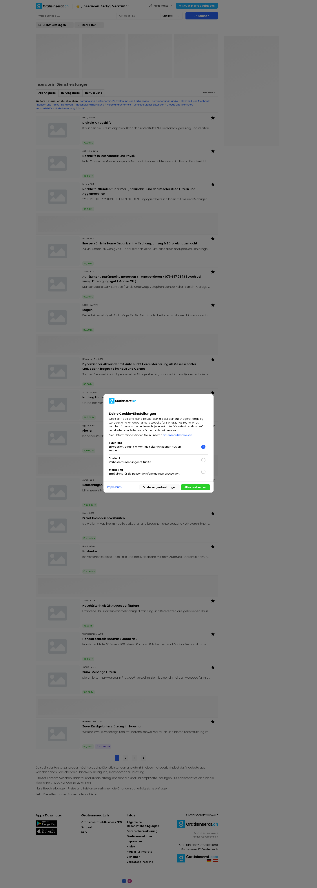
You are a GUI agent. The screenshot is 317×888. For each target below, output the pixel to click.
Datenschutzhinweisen (177, 435)
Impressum (114, 487)
